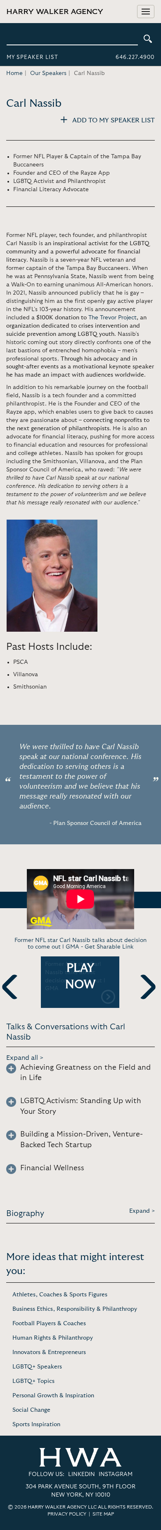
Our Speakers (48, 73)
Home (14, 73)
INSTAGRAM (116, 1474)
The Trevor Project (112, 318)
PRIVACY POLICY (66, 1513)
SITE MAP (103, 1513)
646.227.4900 (135, 57)
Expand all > (25, 1057)
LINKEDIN (81, 1474)
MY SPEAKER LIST (32, 57)
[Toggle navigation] (145, 11)
